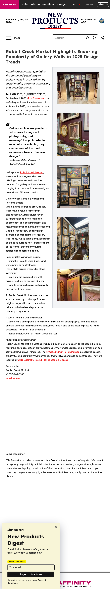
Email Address (17, 561)
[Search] (87, 38)
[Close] (56, 527)
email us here (13, 378)
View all (103, 4)
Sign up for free (31, 574)
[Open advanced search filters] (94, 38)
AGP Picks (9, 4)
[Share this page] (102, 38)
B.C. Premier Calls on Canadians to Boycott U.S (44, 4)
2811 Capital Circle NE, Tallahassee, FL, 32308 (43, 359)
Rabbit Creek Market (31, 172)
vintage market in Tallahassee (62, 351)
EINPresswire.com (38, 98)
